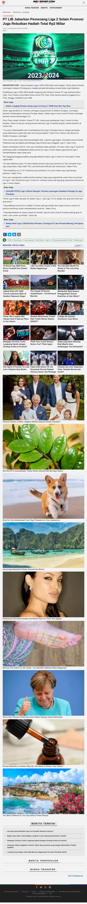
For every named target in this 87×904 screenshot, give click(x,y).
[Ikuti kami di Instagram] (45, 887)
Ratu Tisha (39, 240)
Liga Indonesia (29, 240)
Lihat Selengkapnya (75, 876)
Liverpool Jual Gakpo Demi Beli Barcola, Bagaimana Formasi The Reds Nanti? (37, 852)
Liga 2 (36, 85)
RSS (50, 893)
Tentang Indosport (11, 891)
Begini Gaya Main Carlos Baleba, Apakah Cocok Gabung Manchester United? (36, 836)
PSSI (9, 240)
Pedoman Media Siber (47, 891)
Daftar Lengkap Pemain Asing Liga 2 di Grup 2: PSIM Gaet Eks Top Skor (38, 106)
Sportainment (56, 8)
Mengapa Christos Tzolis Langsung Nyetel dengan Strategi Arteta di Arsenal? (37, 840)
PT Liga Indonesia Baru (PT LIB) (62, 240)
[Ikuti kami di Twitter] (41, 887)
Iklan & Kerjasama (39, 893)
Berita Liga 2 (79, 240)
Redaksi (25, 891)
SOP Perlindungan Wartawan (69, 891)
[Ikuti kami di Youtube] (50, 887)
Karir (34, 891)
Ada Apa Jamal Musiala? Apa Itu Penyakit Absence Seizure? (30, 831)
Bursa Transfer (32, 8)
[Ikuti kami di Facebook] (36, 887)
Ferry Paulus (18, 240)
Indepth (44, 8)
